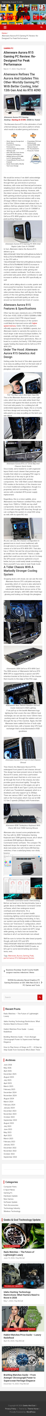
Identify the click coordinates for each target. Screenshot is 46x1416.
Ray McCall (21, 69)
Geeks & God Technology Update (22, 1219)
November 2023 (10, 1114)
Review (31, 958)
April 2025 (8, 1083)
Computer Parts (10, 1187)
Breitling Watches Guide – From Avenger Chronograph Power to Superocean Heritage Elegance (21, 1039)
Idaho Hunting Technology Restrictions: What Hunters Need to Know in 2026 (21, 1295)
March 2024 (8, 1102)
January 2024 (9, 1108)
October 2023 (9, 1117)
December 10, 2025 (11, 1384)
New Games (8, 1199)
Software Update (10, 1202)
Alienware (12, 956)
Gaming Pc (8, 48)
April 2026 (8, 1071)
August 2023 (9, 1123)
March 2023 (8, 1138)
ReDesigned (23, 958)
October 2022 (9, 1154)
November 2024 (10, 1095)
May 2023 (7, 1132)
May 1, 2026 (8, 1301)
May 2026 (7, 1068)
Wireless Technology (12, 1211)
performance (9, 958)
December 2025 (10, 1074)
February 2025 (9, 1089)
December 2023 (10, 1111)
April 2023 (8, 1135)
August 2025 (9, 1077)
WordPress (30, 1412)
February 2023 (9, 1142)
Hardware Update (11, 1196)
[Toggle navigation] (5, 27)
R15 (16, 958)
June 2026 (8, 1065)
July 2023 (7, 1126)
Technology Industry (12, 1208)
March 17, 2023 (10, 69)
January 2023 (9, 1145)
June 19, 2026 (9, 1258)
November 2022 (10, 1151)
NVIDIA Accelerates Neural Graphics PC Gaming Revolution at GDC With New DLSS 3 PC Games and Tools (22, 982)
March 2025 (8, 1086)
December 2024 (10, 1092)
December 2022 (10, 1148)
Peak (32, 956)
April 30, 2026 (9, 1341)
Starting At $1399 (19, 120)
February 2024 (9, 1105)
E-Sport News (9, 1190)
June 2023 (8, 1129)
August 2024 (9, 1098)
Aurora (19, 956)
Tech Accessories (11, 1205)
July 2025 (7, 1080)
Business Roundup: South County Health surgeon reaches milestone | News (22, 971)
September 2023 (10, 1120)
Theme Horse (33, 1409)
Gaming (26, 956)
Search (39, 997)
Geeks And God (29, 1405)
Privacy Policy (10, 1409)
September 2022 (10, 1157)
